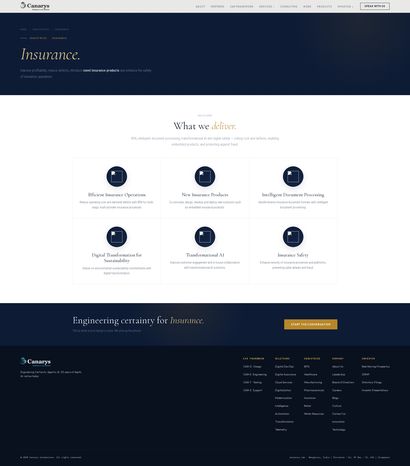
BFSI (306, 366)
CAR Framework (242, 6)
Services (265, 6)
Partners (217, 6)
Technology (339, 429)
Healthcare (310, 374)
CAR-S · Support (252, 390)
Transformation (284, 421)
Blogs (335, 398)
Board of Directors (343, 382)
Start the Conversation (311, 324)
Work (307, 6)
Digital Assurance (285, 374)
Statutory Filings (372, 382)
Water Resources (314, 413)
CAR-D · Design (252, 366)
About (200, 6)
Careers (336, 390)
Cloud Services (283, 382)
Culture (336, 405)
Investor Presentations (375, 390)
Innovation (338, 421)
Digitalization (283, 390)
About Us (337, 366)
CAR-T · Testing (252, 382)
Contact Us (339, 413)
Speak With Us (375, 6)
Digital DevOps (284, 366)
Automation (282, 413)
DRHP (365, 374)
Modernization (283, 398)
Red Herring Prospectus (376, 366)
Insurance (309, 398)
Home (23, 29)
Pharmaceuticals (314, 390)
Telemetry (281, 429)
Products (324, 6)
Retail (307, 405)
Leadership (338, 374)
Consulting (289, 6)
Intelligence (281, 405)
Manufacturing (313, 382)
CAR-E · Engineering (255, 374)
